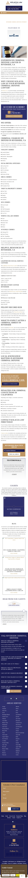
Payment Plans (19, 824)
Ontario (17, 738)
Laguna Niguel (5, 745)
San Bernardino (19, 734)
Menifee (17, 714)
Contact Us (18, 826)
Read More (14, 555)
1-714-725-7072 (15, 113)
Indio (17, 718)
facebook (7, 862)
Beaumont (18, 728)
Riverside (11, 327)
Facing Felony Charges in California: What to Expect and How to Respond (14, 572)
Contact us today (4, 433)
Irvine (3, 720)
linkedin (17, 862)
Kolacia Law (5, 90)
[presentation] (11, 42)
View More (13, 508)
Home (2, 824)
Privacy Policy (10, 812)
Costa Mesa (4, 728)
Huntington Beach (6, 722)
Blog (25, 824)
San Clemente (5, 747)
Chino (17, 749)
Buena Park (4, 738)
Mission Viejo (5, 730)
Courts (13, 826)
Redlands (18, 757)
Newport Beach (5, 736)
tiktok (20, 862)
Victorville (18, 743)
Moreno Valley (5, 757)
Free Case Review (15, 699)
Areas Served (12, 824)
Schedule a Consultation (14, 116)
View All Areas (14, 454)
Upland (17, 751)
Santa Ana (4, 718)
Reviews (9, 826)
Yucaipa (17, 761)
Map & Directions (14, 843)
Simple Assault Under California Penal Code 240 (14, 591)
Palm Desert (18, 732)
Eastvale (17, 724)
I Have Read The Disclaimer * (9, 813)
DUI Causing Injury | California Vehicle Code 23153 (14, 552)
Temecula (4, 763)
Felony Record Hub (18, 312)
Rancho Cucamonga (20, 740)
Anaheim (4, 716)
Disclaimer (4, 812)
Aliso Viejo (4, 753)
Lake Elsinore (18, 722)
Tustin (3, 740)
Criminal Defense (10, 450)
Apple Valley (18, 755)
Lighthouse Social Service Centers (10, 265)
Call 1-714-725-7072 (13, 9)
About (6, 824)
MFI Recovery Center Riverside (15, 291)
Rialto (17, 745)
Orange (3, 714)
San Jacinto (18, 726)
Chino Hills (18, 753)
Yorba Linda (4, 743)
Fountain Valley (5, 751)
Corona (3, 759)
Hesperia (17, 747)
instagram (10, 862)
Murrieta (4, 761)
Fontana (17, 736)
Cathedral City (19, 730)
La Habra (4, 749)
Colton (17, 763)
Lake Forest (4, 734)
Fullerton (4, 726)
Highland (18, 759)
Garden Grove (5, 724)
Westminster (4, 732)
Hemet (17, 716)
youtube (14, 862)
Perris (17, 720)
